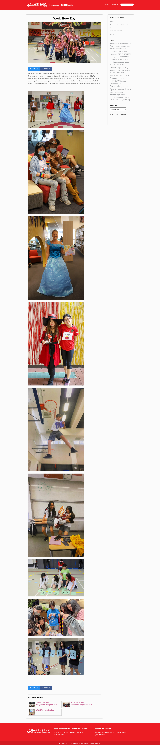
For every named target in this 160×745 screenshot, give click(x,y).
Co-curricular (124, 54)
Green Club (113, 65)
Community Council (114, 57)
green (127, 62)
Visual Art (113, 100)
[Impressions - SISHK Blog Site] (48, 6)
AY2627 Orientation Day (45, 710)
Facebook (47, 68)
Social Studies (127, 86)
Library (119, 70)
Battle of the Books (126, 43)
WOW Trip (126, 100)
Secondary (116, 86)
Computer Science (117, 59)
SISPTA (112, 34)
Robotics (113, 84)
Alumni (112, 21)
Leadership (115, 67)
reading (124, 81)
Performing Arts (122, 75)
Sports (127, 89)
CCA (111, 49)
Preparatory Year (117, 78)
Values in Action (123, 97)
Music (111, 73)
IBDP (119, 65)
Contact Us (114, 4)
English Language (117, 62)
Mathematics (126, 70)
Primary (114, 80)
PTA (120, 81)
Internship (127, 65)
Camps (113, 46)
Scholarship (119, 84)
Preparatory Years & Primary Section (120, 25)
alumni (119, 43)
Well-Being (120, 100)
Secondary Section (115, 30)
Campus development (121, 46)
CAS (128, 46)
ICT (123, 65)
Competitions (125, 57)
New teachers (118, 73)
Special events (117, 89)
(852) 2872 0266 (59, 735)
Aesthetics (113, 43)
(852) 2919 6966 (100, 735)
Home (107, 4)
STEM (112, 92)
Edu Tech (126, 59)
